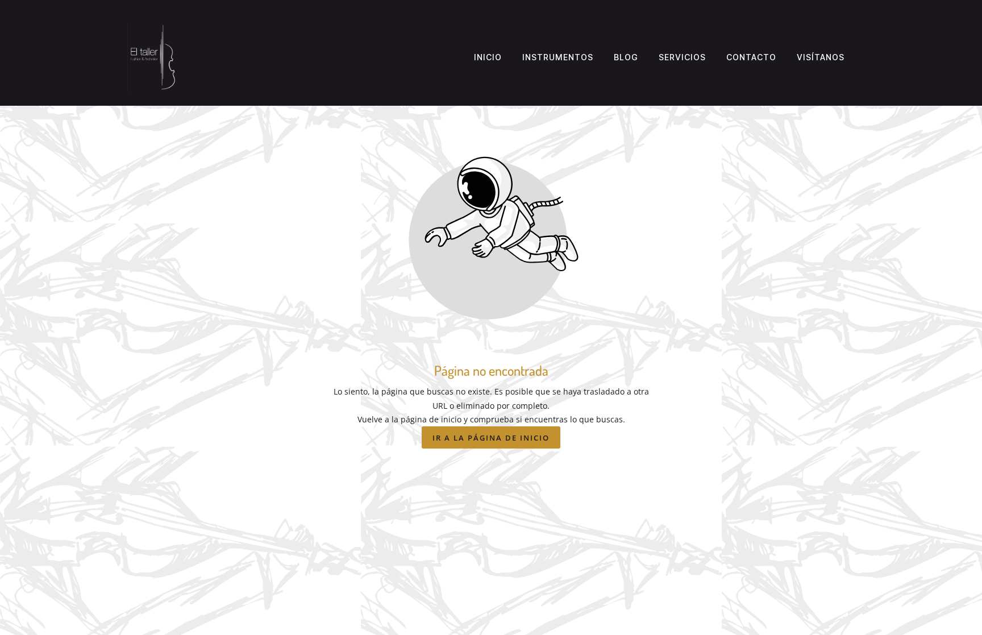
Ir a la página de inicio (491, 438)
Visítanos (820, 57)
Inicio (488, 57)
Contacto (751, 57)
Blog (626, 57)
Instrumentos (557, 57)
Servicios (682, 57)
